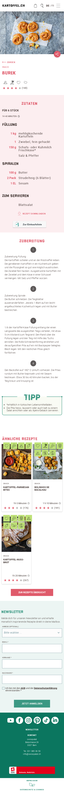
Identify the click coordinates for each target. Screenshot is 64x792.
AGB (23, 688)
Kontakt (32, 735)
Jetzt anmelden (32, 703)
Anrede (10, 626)
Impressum (32, 780)
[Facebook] (19, 723)
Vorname (6, 657)
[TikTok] (46, 723)
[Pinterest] (37, 723)
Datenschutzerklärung (45, 688)
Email (5, 642)
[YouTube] (10, 723)
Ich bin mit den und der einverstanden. (31, 689)
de (47, 5)
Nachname (7, 673)
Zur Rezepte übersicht (32, 592)
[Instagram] (28, 723)
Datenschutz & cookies (32, 789)
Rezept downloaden (34, 213)
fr (52, 5)
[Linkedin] (55, 723)
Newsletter (32, 729)
